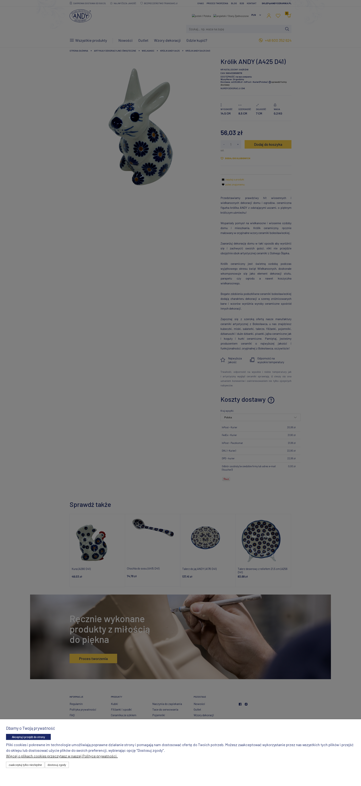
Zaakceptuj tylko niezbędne (25, 764)
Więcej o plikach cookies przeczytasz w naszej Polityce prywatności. (62, 756)
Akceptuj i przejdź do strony (28, 737)
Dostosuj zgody (57, 764)
